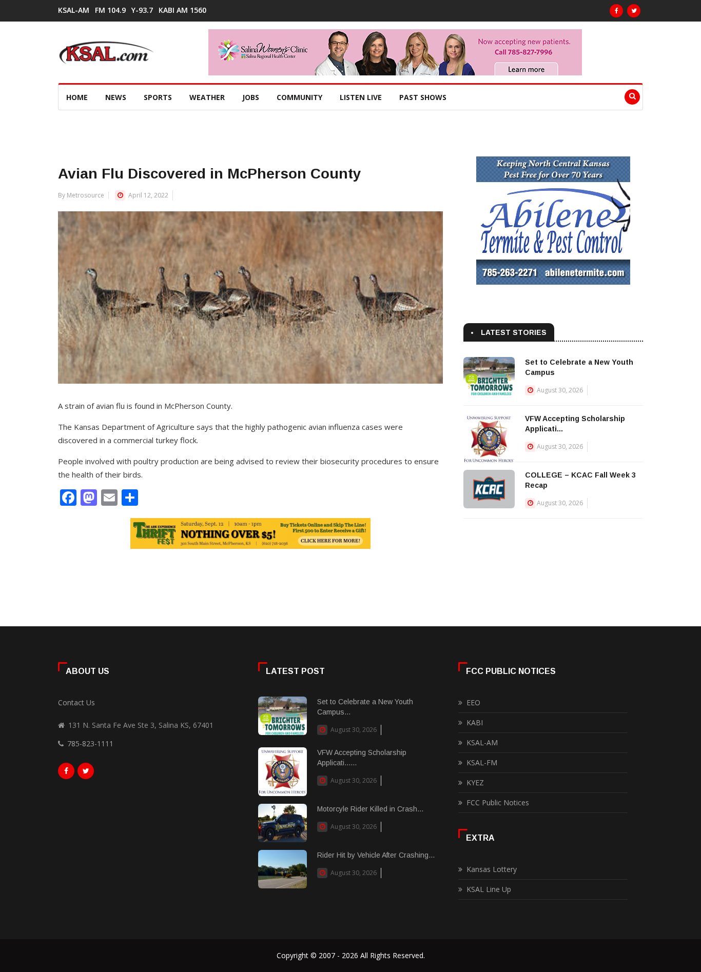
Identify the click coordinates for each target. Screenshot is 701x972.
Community (299, 97)
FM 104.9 (110, 10)
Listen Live (361, 97)
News (115, 97)
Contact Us (76, 702)
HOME (77, 97)
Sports (158, 97)
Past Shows (422, 97)
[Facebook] (616, 10)
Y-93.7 (142, 10)
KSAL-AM (73, 10)
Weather (207, 97)
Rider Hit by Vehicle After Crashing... (376, 855)
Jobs (250, 97)
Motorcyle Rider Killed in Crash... (370, 809)
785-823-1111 (90, 743)
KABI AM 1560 (182, 10)
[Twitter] (633, 10)
